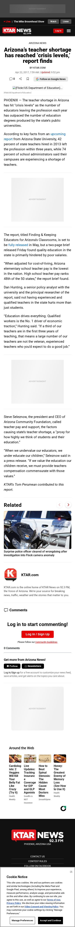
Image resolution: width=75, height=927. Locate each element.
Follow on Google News (53, 79)
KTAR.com (30, 575)
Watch (53, 21)
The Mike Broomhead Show (29, 21)
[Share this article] (20, 79)
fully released (18, 245)
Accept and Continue (50, 920)
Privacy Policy (14, 903)
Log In (58, 31)
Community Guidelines (46, 642)
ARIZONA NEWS (37, 43)
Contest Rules (37, 861)
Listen (66, 21)
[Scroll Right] (68, 505)
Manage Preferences (22, 920)
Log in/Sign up (12, 672)
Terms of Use (53, 899)
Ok (71, 871)
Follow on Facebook (37, 866)
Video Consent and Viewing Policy (41, 906)
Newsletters (34, 666)
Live (8, 21)
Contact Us (37, 856)
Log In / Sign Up (38, 634)
